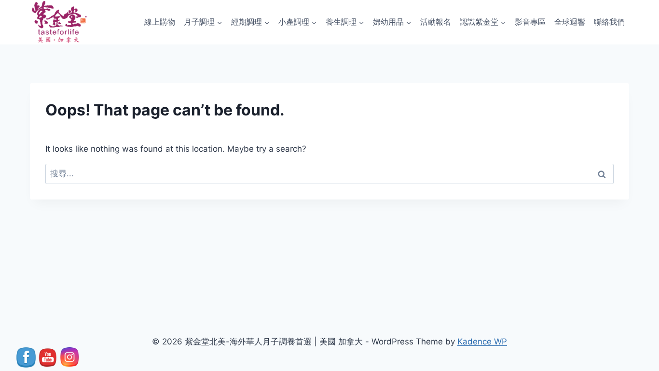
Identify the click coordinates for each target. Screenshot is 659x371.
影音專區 (530, 22)
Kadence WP (482, 341)
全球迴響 (569, 22)
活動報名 (435, 22)
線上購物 (159, 22)
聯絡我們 (609, 22)
